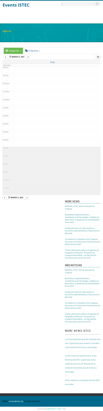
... (62, 3)
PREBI (49, 409)
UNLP (59, 409)
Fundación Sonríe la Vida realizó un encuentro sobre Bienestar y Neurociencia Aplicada (82, 231)
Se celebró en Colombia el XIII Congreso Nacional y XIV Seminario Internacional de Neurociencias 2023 (82, 242)
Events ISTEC (16, 5)
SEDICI (54, 409)
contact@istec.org (16, 401)
